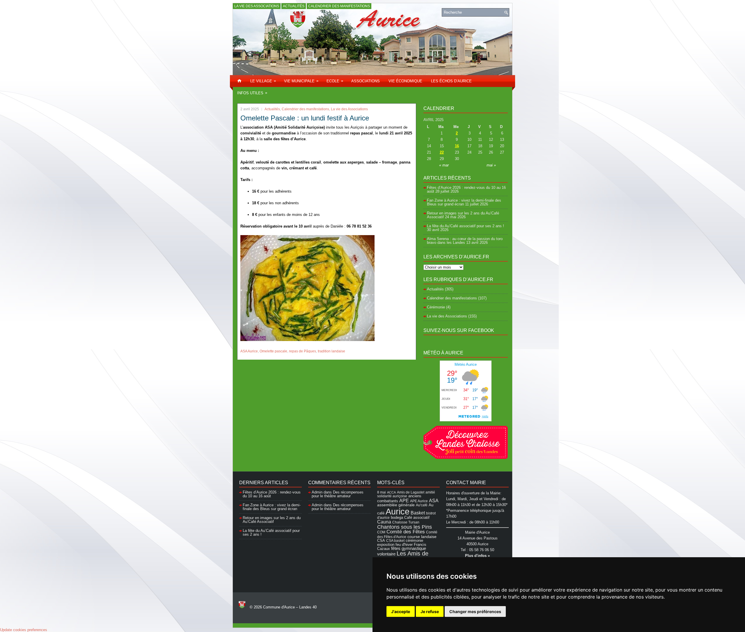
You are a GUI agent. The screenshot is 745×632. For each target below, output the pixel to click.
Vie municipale (301, 81)
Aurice (397, 511)
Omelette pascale (273, 351)
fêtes (395, 548)
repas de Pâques (302, 351)
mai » (491, 165)
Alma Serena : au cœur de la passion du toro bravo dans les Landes (465, 241)
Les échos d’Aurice (451, 81)
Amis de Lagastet (410, 492)
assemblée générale (396, 505)
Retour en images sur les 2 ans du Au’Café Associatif (272, 520)
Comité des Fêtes (405, 532)
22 (442, 152)
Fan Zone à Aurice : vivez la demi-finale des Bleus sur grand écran (464, 202)
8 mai (381, 492)
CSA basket (395, 540)
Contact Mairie (466, 482)
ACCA (391, 492)
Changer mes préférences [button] (475, 611)
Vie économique (405, 81)
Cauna (384, 521)
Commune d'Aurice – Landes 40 (290, 607)
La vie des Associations (256, 6)
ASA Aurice (249, 351)
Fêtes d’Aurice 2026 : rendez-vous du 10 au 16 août (466, 189)
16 (457, 146)
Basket (418, 512)
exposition (385, 544)
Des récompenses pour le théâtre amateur (337, 494)
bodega (397, 518)
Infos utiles (252, 92)
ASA (434, 500)
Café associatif (417, 517)
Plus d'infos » (477, 555)
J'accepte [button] (400, 611)
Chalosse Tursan (405, 522)
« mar (444, 165)
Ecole (335, 81)
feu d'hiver (404, 545)
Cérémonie (436, 307)
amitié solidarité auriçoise (406, 494)
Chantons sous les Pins (404, 527)
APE (404, 500)
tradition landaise (331, 351)
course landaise (422, 536)
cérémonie (414, 540)
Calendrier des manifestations (339, 6)
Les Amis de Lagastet (402, 556)
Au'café (422, 505)
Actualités (293, 6)
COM (381, 532)
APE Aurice (419, 501)
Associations (365, 81)
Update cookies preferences (23, 630)
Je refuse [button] (430, 611)
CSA (381, 541)
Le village (263, 81)
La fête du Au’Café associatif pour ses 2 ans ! (465, 226)
